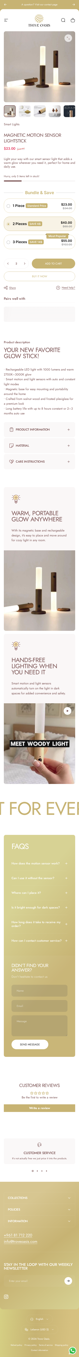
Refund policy (16, 1345)
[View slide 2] (37, 1171)
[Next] (73, 4)
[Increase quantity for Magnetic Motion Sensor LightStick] (25, 263)
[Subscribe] (68, 1281)
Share (12, 288)
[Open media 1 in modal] (68, 38)
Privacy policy (31, 1345)
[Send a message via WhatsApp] (72, 1350)
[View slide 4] (46, 1171)
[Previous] (5, 4)
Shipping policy (61, 1345)
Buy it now (39, 276)
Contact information (39, 1350)
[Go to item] (10, 111)
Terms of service (46, 1345)
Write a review (39, 1108)
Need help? (68, 287)
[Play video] (39, 743)
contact (48, 4)
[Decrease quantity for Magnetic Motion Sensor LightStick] (8, 263)
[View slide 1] (32, 1171)
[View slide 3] (42, 1171)
